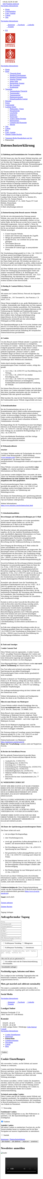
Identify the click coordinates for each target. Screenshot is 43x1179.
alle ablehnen (16, 1141)
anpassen (26, 1141)
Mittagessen (28, 943)
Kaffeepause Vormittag (13, 943)
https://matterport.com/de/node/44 (12, 742)
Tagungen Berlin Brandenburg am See (18, 138)
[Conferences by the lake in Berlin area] (10, 62)
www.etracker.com (8, 457)
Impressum (4, 1139)
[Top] (1, 1050)
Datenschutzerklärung (17, 1139)
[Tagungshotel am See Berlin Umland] (10, 46)
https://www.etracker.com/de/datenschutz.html (17, 505)
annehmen (34, 1141)
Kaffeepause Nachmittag (13, 947)
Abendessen (29, 947)
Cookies (4, 1052)
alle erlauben (6, 1141)
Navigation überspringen (9, 6)
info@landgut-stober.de (11, 4)
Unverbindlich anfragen (9, 967)
